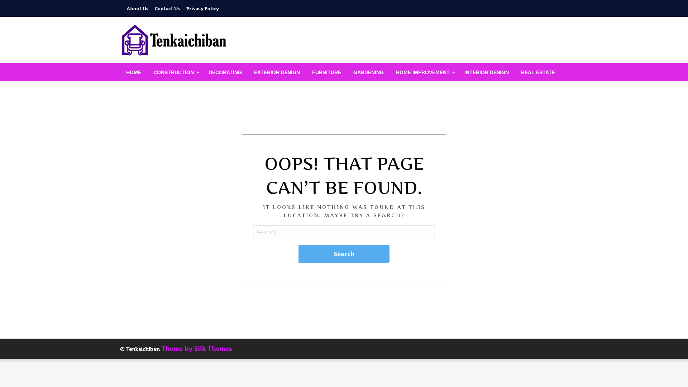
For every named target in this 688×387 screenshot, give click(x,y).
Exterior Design (277, 72)
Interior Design (486, 72)
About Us (137, 8)
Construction (173, 72)
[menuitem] (133, 72)
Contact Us (167, 8)
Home (133, 72)
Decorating (225, 72)
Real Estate (538, 72)
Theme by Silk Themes (196, 348)
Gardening (368, 72)
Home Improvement (423, 72)
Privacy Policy (202, 8)
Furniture (326, 72)
